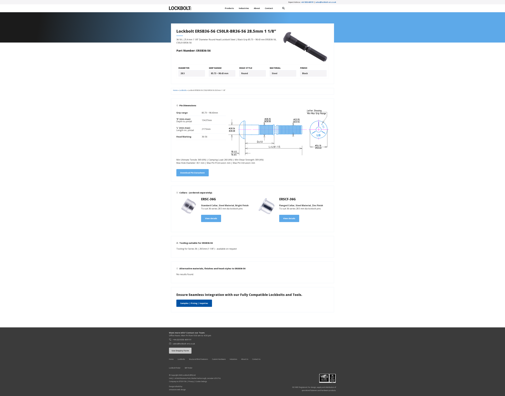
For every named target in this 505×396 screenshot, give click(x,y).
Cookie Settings (201, 381)
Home (175, 90)
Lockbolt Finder (175, 368)
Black (305, 73)
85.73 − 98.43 (217, 73)
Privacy (191, 381)
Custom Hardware (219, 359)
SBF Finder (188, 368)
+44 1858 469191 (307, 2)
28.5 (183, 73)
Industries (233, 359)
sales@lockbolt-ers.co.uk (325, 2)
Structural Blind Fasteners (198, 359)
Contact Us (256, 359)
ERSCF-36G (287, 199)
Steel (274, 73)
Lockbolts (182, 90)
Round (244, 73)
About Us (244, 359)
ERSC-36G (208, 199)
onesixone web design (177, 389)
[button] (283, 8)
